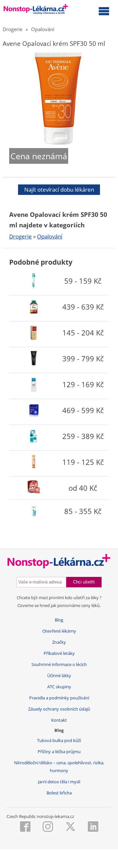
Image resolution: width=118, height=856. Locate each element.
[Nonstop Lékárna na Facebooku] (25, 827)
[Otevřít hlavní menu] (103, 11)
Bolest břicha (59, 793)
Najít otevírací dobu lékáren (59, 189)
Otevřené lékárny (59, 631)
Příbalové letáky (59, 653)
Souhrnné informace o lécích (59, 664)
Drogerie (12, 29)
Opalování (42, 29)
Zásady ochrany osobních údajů (59, 709)
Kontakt (59, 720)
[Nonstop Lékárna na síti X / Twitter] (70, 827)
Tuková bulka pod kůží (59, 740)
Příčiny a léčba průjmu (59, 751)
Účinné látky (59, 675)
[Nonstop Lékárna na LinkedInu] (93, 827)
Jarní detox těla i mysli (59, 782)
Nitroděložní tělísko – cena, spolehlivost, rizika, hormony (59, 766)
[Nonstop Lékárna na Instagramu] (48, 827)
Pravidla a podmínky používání (59, 698)
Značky (59, 642)
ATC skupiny (59, 687)
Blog (59, 620)
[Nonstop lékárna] (36, 10)
